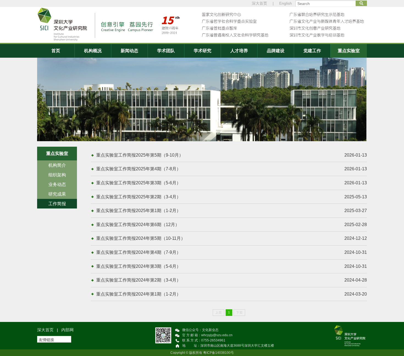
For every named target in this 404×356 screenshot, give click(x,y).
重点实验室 (349, 50)
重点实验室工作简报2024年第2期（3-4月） (231, 280)
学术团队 (166, 50)
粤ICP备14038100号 (218, 353)
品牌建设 (275, 50)
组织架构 (57, 175)
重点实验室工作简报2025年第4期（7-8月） (231, 168)
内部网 (67, 329)
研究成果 (57, 194)
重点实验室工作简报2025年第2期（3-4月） (231, 196)
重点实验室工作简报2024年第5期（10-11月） (231, 238)
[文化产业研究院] (202, 25)
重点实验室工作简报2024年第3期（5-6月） (231, 266)
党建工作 (312, 50)
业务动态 (57, 184)
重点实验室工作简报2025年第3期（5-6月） (231, 182)
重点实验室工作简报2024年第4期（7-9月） (231, 252)
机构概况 (93, 50)
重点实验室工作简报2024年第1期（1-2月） (231, 294)
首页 (55, 50)
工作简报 (57, 203)
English (285, 3)
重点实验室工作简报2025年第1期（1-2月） (231, 210)
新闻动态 (129, 50)
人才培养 (239, 50)
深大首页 (259, 3)
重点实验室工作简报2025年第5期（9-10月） (231, 155)
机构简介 (57, 165)
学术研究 (202, 50)
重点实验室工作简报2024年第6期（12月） (231, 224)
